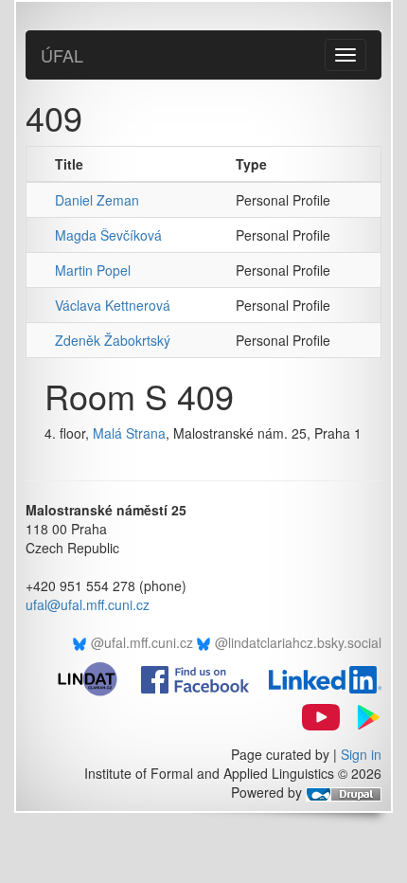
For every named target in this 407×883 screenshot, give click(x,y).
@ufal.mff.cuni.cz (142, 642)
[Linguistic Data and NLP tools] (95, 677)
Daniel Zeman (97, 199)
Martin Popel (93, 270)
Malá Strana (129, 432)
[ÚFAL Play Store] (362, 715)
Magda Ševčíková (108, 234)
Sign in (361, 754)
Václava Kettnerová (112, 305)
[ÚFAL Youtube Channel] (313, 715)
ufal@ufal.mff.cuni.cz (88, 604)
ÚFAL (62, 55)
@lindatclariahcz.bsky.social (298, 642)
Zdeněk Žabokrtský (112, 340)
